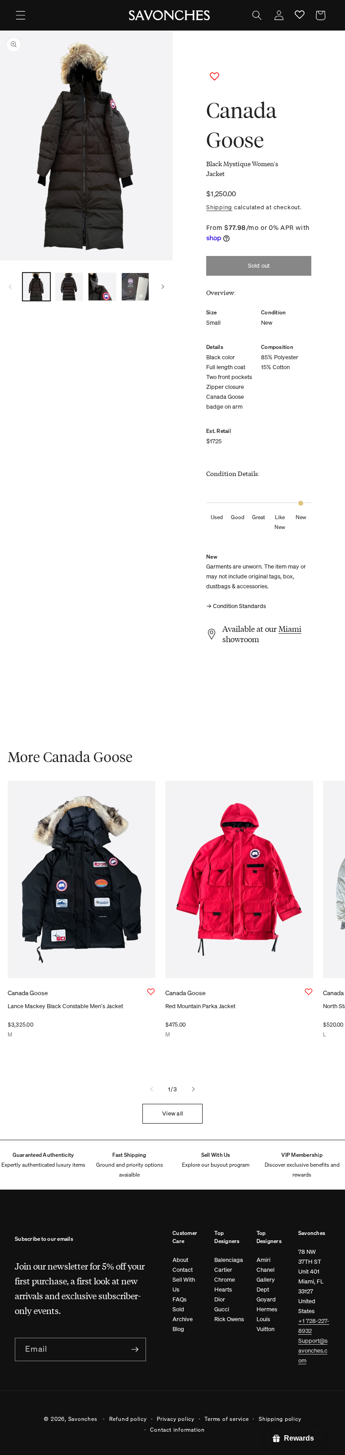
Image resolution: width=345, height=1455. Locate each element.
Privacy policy (176, 1418)
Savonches (82, 1418)
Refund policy (128, 1418)
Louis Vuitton (265, 1324)
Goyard (266, 1299)
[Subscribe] (135, 1349)
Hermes (267, 1309)
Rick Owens (229, 1319)
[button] (20, 15)
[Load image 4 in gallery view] (135, 286)
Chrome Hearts (224, 1284)
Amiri (263, 1260)
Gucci (221, 1309)
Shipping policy (280, 1418)
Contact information (177, 1429)
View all (172, 1113)
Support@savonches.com (312, 1350)
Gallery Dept (266, 1284)
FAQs (179, 1299)
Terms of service (226, 1418)
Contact (182, 1270)
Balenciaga (228, 1260)
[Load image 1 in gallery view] (36, 286)
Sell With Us (183, 1284)
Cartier (223, 1270)
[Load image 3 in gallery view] (102, 286)
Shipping (219, 207)
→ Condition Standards (236, 606)
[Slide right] (162, 286)
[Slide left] (10, 286)
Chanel (265, 1270)
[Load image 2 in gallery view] (69, 286)
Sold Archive (182, 1314)
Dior (219, 1299)
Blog (178, 1329)
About (180, 1260)
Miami (290, 628)
